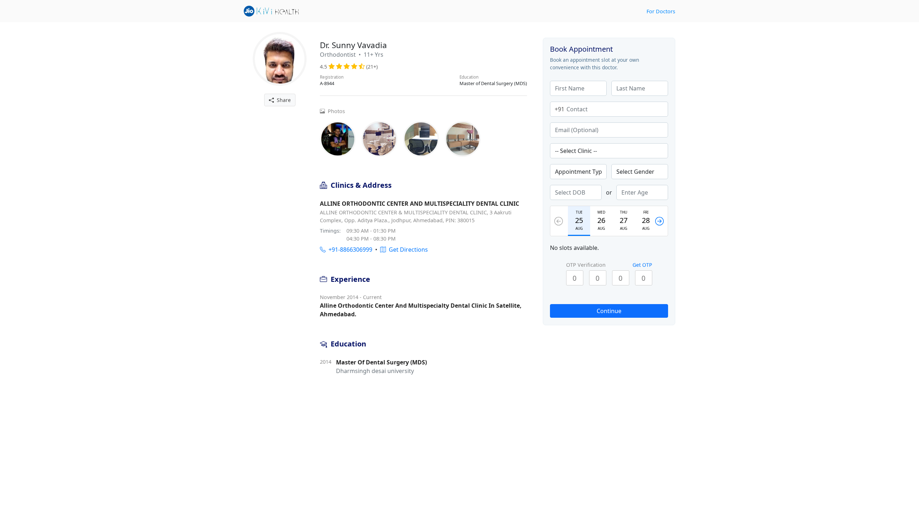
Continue (609, 311)
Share (282, 100)
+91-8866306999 (349, 249)
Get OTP (642, 264)
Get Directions (407, 249)
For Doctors (661, 11)
